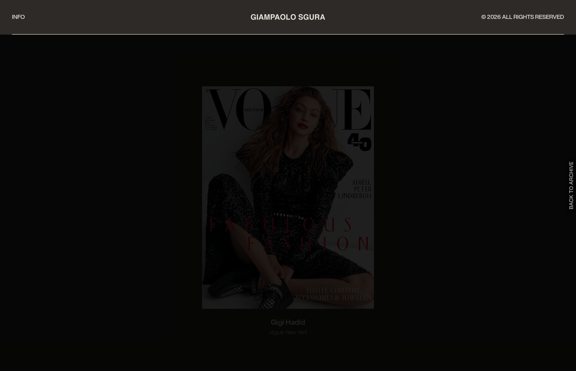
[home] (288, 17)
